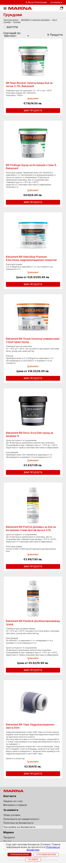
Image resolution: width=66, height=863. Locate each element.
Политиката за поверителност (21, 819)
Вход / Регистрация (37, 2)
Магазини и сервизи (15, 805)
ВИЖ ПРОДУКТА (33, 110)
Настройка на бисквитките (19, 827)
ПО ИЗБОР (33, 859)
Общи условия (11, 815)
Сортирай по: (12, 33)
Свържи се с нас (13, 801)
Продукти (9, 837)
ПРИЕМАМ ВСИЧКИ (19, 854)
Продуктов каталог (11, 20)
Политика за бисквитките (18, 822)
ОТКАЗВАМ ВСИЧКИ (46, 854)
